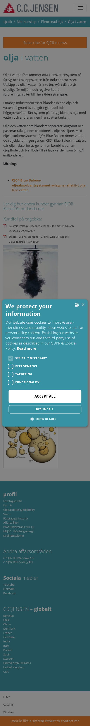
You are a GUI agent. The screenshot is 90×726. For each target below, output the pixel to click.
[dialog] (45, 363)
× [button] (83, 304)
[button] (45, 419)
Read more (26, 348)
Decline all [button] (45, 409)
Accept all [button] (45, 396)
